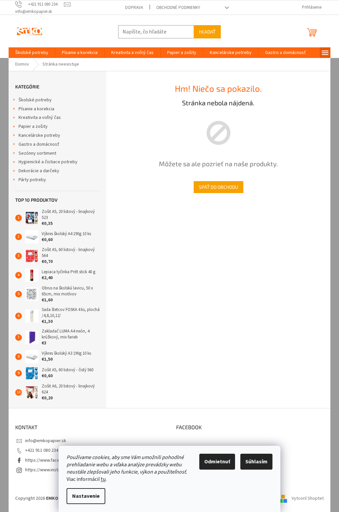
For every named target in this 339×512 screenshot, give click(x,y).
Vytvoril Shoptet (308, 498)
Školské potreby (35, 100)
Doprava (134, 8)
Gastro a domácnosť (39, 144)
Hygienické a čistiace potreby (48, 162)
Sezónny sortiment (37, 153)
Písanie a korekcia (36, 109)
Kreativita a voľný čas (40, 117)
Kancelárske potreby (39, 135)
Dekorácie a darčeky (39, 171)
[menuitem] (32, 52)
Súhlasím (256, 461)
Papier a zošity (33, 126)
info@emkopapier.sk (45, 440)
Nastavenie (86, 496)
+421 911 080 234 (41, 450)
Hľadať (207, 31)
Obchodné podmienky (178, 8)
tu (103, 479)
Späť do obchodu (218, 187)
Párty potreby (32, 180)
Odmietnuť (217, 461)
